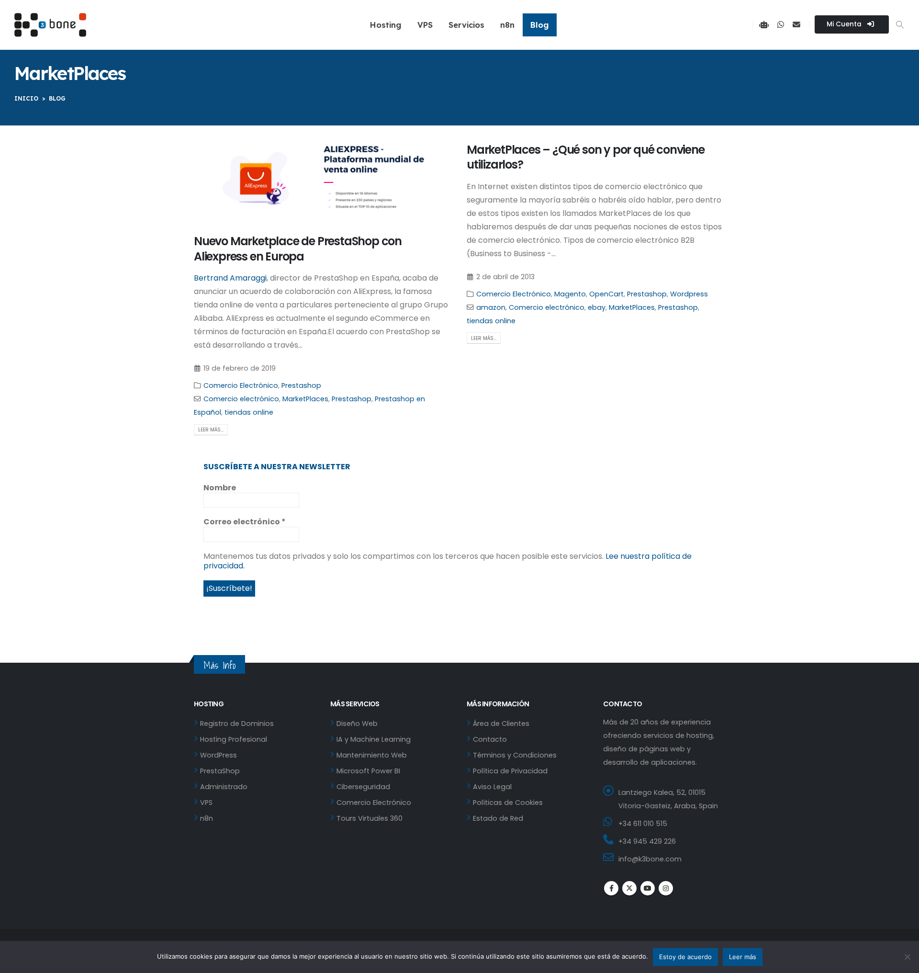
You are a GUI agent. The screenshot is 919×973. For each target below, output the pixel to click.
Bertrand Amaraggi (230, 277)
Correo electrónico (244, 522)
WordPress (218, 755)
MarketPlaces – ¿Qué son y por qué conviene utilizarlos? (586, 157)
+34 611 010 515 (642, 823)
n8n (507, 25)
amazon (490, 307)
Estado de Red (498, 818)
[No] (907, 957)
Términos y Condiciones (515, 755)
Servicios (466, 25)
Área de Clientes (501, 723)
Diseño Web (357, 723)
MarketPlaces (305, 399)
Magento (570, 294)
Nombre (219, 488)
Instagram (666, 888)
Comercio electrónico (241, 399)
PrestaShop (220, 771)
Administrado (223, 787)
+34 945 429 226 (647, 841)
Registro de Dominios (237, 723)
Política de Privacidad (510, 771)
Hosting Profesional (233, 739)
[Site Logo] (50, 25)
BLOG (57, 98)
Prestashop (301, 385)
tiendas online (248, 412)
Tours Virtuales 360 (369, 818)
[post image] (323, 180)
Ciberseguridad (363, 787)
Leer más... (211, 429)
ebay (596, 307)
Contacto (490, 739)
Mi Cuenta (845, 24)
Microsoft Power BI (368, 771)
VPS (425, 25)
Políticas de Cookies (508, 802)
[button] (900, 25)
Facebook (611, 888)
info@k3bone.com (650, 859)
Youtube (647, 888)
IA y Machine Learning (373, 739)
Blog (539, 25)
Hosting (386, 25)
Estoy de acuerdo (685, 957)
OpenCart (606, 294)
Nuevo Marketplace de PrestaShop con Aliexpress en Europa (298, 248)
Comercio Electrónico (240, 385)
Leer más (742, 957)
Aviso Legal (492, 787)
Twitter (629, 888)
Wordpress (689, 294)
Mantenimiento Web (371, 755)
